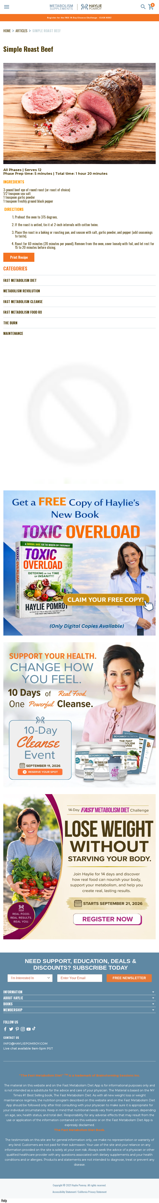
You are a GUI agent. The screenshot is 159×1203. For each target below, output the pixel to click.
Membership (12, 1009)
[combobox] (29, 978)
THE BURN (10, 322)
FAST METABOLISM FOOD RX (22, 312)
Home (7, 31)
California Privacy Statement (92, 1192)
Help (4, 1200)
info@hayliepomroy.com (25, 1043)
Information (12, 991)
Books (8, 1003)
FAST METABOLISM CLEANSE (23, 301)
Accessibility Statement (64, 1192)
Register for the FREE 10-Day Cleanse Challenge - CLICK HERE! (79, 17)
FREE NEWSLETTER (129, 978)
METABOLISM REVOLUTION (21, 290)
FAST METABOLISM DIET (20, 280)
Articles (21, 31)
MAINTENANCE (13, 333)
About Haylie (13, 997)
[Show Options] (49, 978)
